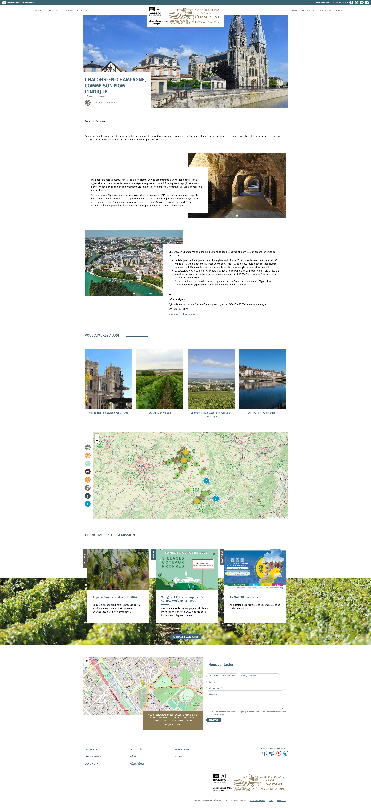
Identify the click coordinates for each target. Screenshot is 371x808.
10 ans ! (339, 10)
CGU (271, 801)
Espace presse (325, 10)
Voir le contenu (118, 606)
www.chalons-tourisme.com (183, 314)
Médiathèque (308, 10)
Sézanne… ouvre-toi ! (160, 412)
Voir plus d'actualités (185, 636)
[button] (206, 480)
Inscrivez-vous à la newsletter (21, 3)
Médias (295, 10)
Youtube (362, 2)
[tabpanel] (237, 185)
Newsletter (281, 801)
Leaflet (270, 518)
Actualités (82, 10)
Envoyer (214, 720)
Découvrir (38, 10)
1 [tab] (237, 216)
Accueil (88, 121)
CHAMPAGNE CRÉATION (211, 801)
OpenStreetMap (277, 518)
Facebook (351, 2)
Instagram (356, 2)
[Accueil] (185, 16)
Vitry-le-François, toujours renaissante (108, 412)
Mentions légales (257, 801)
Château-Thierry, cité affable (263, 412)
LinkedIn (367, 2)
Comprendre (53, 10)
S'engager (67, 10)
